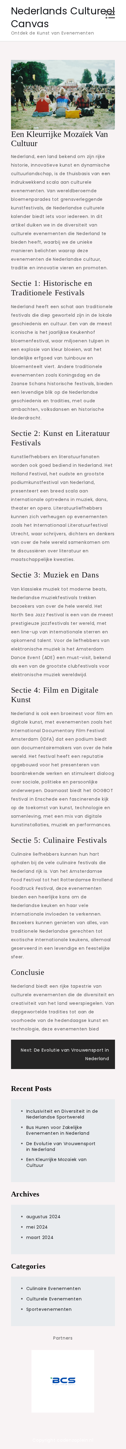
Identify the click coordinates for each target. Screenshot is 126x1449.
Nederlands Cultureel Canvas (63, 17)
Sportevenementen (49, 1309)
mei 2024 (37, 1227)
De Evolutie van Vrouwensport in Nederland (61, 1146)
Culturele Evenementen (54, 1299)
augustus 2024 (43, 1217)
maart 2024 (40, 1237)
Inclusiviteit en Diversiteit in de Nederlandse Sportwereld (62, 1114)
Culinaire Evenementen (53, 1288)
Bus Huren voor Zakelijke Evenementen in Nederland (58, 1130)
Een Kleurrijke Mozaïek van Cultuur (56, 1162)
